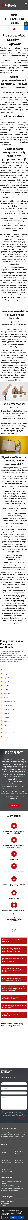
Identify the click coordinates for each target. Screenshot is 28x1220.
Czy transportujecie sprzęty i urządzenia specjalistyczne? (12, 979)
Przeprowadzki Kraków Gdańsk (19, 1161)
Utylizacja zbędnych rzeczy (14, 872)
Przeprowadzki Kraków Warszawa (7, 1170)
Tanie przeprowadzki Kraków (14, 405)
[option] (14, 389)
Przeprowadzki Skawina (19, 1166)
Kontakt (4, 1152)
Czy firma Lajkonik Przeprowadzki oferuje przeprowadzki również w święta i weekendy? (14, 988)
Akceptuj (13, 1217)
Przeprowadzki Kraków (19, 1152)
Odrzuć (20, 1217)
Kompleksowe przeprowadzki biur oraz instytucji (14, 846)
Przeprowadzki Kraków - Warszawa (14, 920)
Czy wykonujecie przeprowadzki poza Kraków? (13, 1014)
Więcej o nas (14, 805)
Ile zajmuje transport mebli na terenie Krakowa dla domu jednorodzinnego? (12, 960)
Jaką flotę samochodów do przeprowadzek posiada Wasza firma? (13, 970)
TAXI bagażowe (14, 898)
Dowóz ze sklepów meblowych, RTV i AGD (14, 885)
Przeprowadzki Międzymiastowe (14, 911)
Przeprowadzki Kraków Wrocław (6, 1161)
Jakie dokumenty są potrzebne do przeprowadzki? (14, 1006)
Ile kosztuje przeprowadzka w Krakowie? (12, 940)
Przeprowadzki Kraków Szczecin (19, 1157)
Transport (14, 859)
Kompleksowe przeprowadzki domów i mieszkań (14, 832)
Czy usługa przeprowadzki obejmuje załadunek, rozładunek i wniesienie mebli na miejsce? (13, 949)
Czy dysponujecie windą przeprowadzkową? (10, 997)
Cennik (17, 1149)
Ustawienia (5, 1217)
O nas (3, 1149)
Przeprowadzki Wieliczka (6, 1166)
